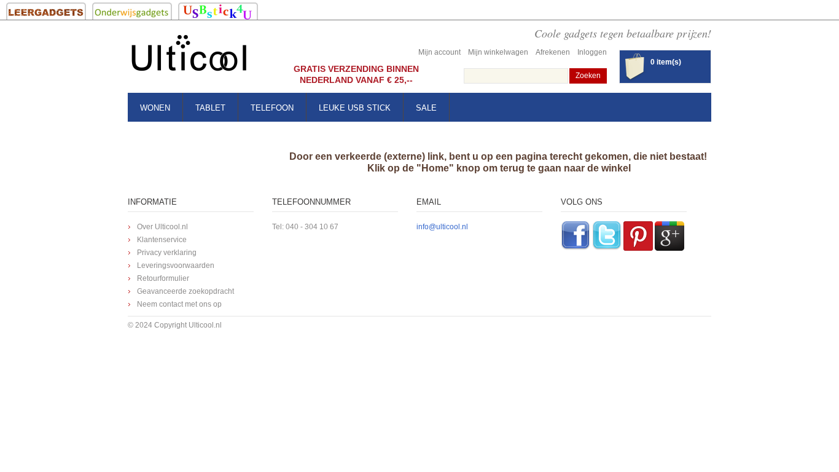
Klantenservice (162, 239)
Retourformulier (163, 278)
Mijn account (439, 52)
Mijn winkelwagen (498, 52)
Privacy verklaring (167, 252)
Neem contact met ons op (179, 304)
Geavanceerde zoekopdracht (185, 291)
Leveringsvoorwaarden (175, 265)
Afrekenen (553, 52)
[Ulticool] (189, 56)
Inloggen (592, 52)
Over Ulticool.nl (162, 226)
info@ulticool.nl (442, 226)
